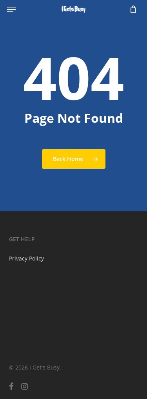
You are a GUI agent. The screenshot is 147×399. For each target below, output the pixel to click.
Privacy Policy (26, 258)
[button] (11, 9)
